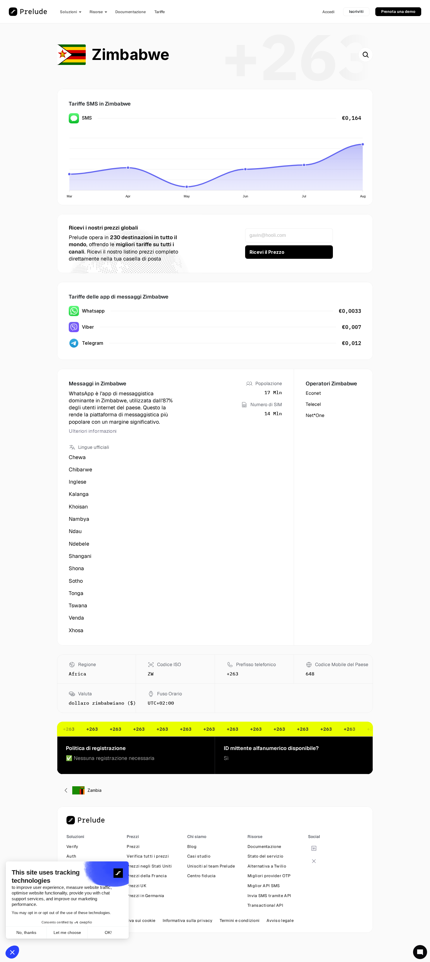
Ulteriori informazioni (92, 431)
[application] (216, 164)
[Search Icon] (365, 54)
